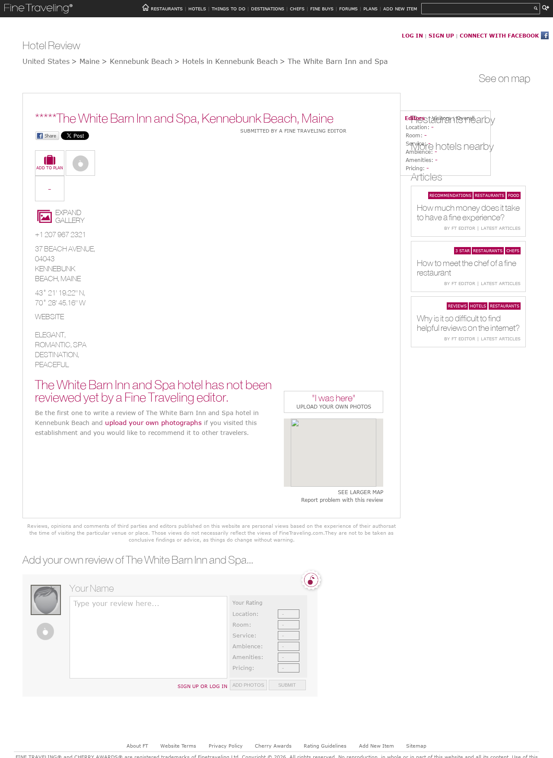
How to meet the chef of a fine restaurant (466, 267)
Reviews (457, 305)
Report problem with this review (342, 500)
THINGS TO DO (228, 8)
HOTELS (197, 8)
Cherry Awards (273, 745)
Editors (415, 118)
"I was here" (334, 398)
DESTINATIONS (267, 8)
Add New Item (376, 745)
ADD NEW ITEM (400, 8)
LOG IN (412, 35)
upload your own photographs (153, 422)
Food (513, 195)
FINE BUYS (322, 8)
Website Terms (178, 745)
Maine (70, 278)
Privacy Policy (226, 745)
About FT (137, 745)
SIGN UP (441, 35)
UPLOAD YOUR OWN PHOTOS (333, 406)
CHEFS (297, 8)
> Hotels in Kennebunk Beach (226, 61)
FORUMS (348, 8)
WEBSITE (49, 316)
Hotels (478, 305)
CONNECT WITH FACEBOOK (499, 35)
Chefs (512, 250)
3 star (462, 250)
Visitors (441, 118)
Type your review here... (116, 603)
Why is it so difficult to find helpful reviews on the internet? (468, 323)
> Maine (85, 61)
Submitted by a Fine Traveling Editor (293, 130)
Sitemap (416, 745)
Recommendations (450, 195)
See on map (505, 78)
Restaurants (489, 195)
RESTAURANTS (167, 8)
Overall (465, 118)
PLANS (370, 8)
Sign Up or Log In (202, 686)
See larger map (360, 492)
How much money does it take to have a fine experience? (468, 212)
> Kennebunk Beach (137, 61)
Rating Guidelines (325, 745)
